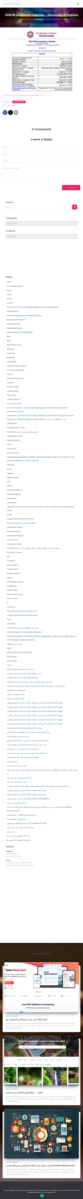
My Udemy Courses (14, 552)
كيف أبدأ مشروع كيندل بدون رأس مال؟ (19, 778)
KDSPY (9, 486)
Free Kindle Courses (15, 436)
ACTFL (9, 299)
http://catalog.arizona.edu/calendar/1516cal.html (24, 95)
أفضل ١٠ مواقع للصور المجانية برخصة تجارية (24, 1092)
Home (9, 469)
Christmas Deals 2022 (15, 370)
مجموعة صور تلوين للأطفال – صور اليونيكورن (21, 815)
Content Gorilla (13, 387)
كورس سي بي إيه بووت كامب (16, 766)
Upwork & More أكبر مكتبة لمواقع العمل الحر (22, 628)
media (9, 515)
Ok (42, 1196)
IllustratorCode (12, 477)
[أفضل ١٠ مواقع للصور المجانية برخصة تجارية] (41, 1060)
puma (9, 577)
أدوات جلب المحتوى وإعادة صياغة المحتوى (20, 669)
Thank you (11, 607)
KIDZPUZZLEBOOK (14, 490)
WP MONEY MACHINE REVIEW (19, 652)
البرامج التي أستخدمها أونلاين (16, 690)
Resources (11, 105)
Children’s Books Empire (16, 366)
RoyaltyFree (11, 586)
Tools (9, 619)
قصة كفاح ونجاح (12, 762)
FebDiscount (12, 423)
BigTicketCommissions (16, 320)
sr (7, 603)
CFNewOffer (12, 362)
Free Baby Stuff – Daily (16, 428)
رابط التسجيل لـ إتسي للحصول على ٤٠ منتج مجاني (23, 749)
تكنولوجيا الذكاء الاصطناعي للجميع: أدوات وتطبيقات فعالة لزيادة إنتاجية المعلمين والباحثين (35, 703)
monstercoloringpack (15, 536)
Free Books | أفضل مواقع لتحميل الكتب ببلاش (22, 432)
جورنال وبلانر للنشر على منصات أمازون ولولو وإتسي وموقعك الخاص (28, 732)
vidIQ (9, 648)
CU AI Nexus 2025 (14, 404)
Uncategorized (19, 102)
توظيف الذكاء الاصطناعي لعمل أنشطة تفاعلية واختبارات (24, 728)
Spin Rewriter (12, 598)
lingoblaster (11, 498)
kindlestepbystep (14, 494)
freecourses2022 (13, 440)
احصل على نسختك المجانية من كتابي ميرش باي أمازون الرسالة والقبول (29, 682)
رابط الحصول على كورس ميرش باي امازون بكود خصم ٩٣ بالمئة (27, 753)
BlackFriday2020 (13, 324)
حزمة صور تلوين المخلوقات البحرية (18, 736)
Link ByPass (12, 503)
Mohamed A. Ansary (14, 527)
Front (9, 444)
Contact (10, 383)
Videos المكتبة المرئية (14, 644)
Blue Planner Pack (14, 345)
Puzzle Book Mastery (15, 582)
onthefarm (11, 561)
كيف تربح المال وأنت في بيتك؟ (16, 782)
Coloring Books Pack (15, 378)
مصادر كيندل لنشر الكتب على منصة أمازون (20, 827)
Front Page (11, 449)
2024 (9, 282)
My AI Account (12, 540)
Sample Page (12, 590)
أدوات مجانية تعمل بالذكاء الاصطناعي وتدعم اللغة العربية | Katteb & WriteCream (40, 1165)
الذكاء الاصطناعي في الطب (15, 694)
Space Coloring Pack (15, 594)
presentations (12, 565)
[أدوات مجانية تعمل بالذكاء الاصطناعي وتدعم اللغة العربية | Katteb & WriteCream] (41, 1133)
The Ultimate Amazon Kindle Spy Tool (22, 611)
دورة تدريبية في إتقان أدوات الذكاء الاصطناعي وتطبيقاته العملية (27, 745)
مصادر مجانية (11, 832)
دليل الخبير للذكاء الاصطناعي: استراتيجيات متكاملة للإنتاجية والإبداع (28, 741)
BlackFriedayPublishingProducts (20, 332)
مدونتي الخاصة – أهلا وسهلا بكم (17, 819)
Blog (8, 336)
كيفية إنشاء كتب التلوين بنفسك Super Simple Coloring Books (28, 799)
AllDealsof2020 (13, 311)
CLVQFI (10, 374)
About (9, 290)
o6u (8, 557)
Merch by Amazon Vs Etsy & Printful (21, 523)
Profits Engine (12, 569)
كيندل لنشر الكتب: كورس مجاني (17, 803)
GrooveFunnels (13, 453)
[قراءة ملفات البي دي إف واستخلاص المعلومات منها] (41, 987)
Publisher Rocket (14, 573)
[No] (80, 1193)
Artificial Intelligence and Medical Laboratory (24, 316)
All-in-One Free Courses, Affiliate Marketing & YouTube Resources (33, 307)
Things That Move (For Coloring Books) (22, 615)
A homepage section (15, 286)
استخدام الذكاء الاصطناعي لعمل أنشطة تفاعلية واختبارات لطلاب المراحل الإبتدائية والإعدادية (36, 686)
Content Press (12, 391)
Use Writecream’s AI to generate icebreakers (24, 632)
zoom (9, 665)
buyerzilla (10, 357)
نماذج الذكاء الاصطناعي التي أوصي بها (19, 836)
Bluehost (10, 349)
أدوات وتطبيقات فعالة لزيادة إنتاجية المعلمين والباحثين (24, 673)
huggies (10, 473)
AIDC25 (10, 303)
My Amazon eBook (14, 544)
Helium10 (10, 465)
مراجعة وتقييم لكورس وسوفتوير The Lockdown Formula (26, 823)
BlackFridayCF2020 (14, 328)
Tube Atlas (11, 624)
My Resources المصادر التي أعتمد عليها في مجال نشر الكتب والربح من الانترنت (33, 548)
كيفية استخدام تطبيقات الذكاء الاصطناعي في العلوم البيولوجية (26, 790)
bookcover (11, 353)
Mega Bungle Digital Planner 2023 (20, 519)
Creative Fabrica (13, 399)
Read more (17, 1028)
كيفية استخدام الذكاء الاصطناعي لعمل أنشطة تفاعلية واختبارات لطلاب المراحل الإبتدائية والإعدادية (38, 786)
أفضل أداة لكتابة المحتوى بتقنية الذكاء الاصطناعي (22, 678)
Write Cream (12, 657)
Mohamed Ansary (14, 531)
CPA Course (11, 395)
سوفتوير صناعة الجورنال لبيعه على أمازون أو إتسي (23, 757)
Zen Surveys (12, 661)
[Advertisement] (41, 257)
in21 (8, 482)
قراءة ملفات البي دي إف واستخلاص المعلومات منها (26, 1019)
